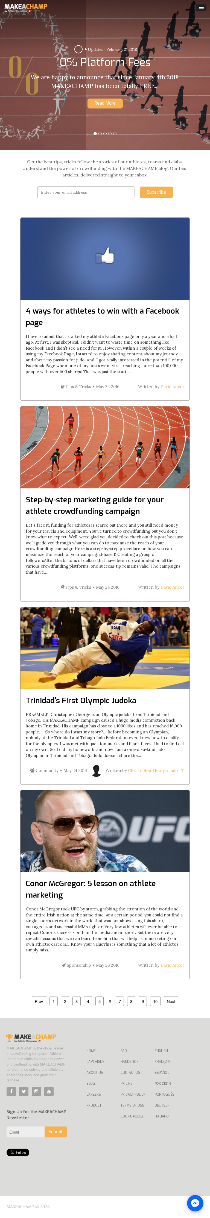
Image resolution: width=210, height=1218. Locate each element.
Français (162, 1062)
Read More (105, 103)
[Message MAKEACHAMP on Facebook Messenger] (195, 1203)
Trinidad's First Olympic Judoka (81, 700)
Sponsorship (78, 965)
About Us (94, 1072)
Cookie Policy (132, 1116)
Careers (93, 1094)
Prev (39, 1001)
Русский (163, 1083)
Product (93, 1105)
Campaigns (95, 1062)
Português (164, 1094)
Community (46, 770)
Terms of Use (132, 1105)
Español (162, 1072)
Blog (90, 1083)
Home (91, 1051)
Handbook (129, 1062)
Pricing (127, 1083)
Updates (95, 49)
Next (171, 1001)
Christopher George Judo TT (156, 770)
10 (155, 1001)
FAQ (124, 1051)
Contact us (130, 1072)
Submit (56, 1132)
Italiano (162, 1116)
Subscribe (156, 192)
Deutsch (162, 1105)
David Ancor (172, 386)
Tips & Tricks (78, 386)
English (161, 1051)
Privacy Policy (133, 1094)
